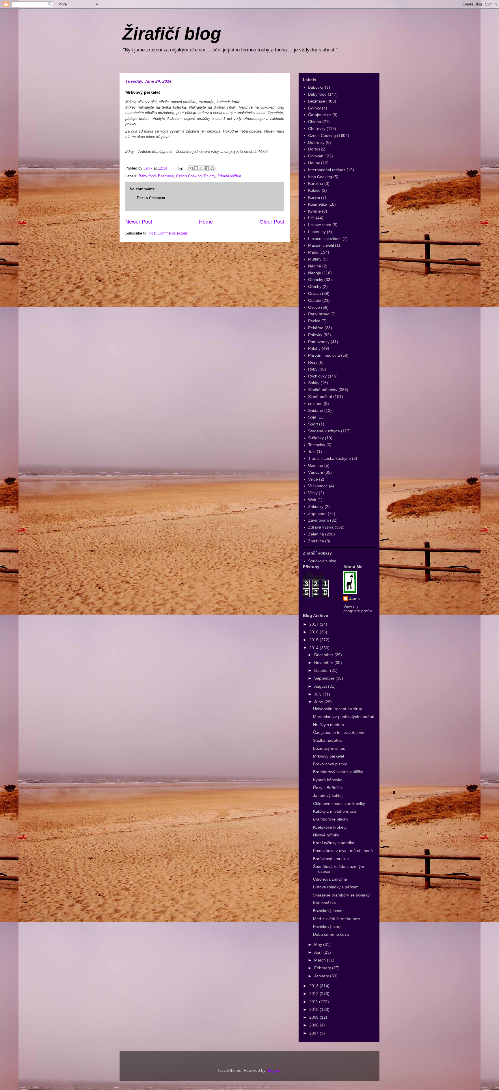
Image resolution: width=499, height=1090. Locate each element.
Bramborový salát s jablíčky (338, 771)
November (324, 662)
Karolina (315, 183)
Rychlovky (317, 376)
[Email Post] (180, 168)
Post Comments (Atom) (168, 233)
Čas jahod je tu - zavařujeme (339, 732)
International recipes (326, 170)
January (322, 976)
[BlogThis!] (196, 168)
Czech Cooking (189, 176)
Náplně (314, 266)
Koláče (314, 190)
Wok (312, 499)
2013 (314, 985)
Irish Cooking (320, 176)
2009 (314, 1017)
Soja (312, 417)
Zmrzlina (316, 541)
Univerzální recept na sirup (337, 708)
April (318, 952)
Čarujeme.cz (319, 114)
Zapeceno (317, 513)
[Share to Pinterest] (212, 168)
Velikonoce (318, 485)
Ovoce (314, 307)
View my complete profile (358, 608)
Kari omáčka (324, 903)
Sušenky (316, 438)
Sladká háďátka (327, 740)
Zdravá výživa (229, 176)
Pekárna (315, 327)
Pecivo (314, 321)
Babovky (316, 87)
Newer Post (138, 222)
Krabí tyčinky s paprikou (335, 842)
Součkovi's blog (322, 561)
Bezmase (166, 176)
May (318, 944)
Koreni (314, 197)
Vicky (313, 492)
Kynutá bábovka (327, 779)
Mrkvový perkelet (328, 756)
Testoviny (316, 444)
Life (311, 217)
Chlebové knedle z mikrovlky (339, 803)
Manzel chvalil (321, 245)
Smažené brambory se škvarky (341, 895)
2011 (314, 1001)
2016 (314, 632)
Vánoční (315, 472)
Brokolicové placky (330, 764)
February (323, 968)
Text (312, 451)
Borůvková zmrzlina (331, 858)
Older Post (272, 222)
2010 (314, 1009)
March (320, 960)
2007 (314, 1033)
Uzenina (315, 465)
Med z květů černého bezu (337, 918)
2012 (314, 993)
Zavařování (318, 520)
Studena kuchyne (324, 431)
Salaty (313, 382)
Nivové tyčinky (326, 835)
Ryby (312, 369)
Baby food (147, 176)
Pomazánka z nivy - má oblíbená (343, 850)
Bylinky (314, 108)
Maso (313, 252)
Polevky (315, 334)
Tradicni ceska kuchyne (329, 458)
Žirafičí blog (171, 33)
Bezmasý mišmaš (329, 748)
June (319, 702)
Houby (314, 163)
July (318, 694)
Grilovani (316, 156)
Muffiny (314, 259)
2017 (314, 624)
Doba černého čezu (331, 934)
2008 (314, 1025)
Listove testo (319, 224)
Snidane (315, 410)
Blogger (273, 1070)
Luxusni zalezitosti (324, 238)
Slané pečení (320, 396)
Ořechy (314, 286)
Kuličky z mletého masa (334, 811)
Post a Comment (151, 198)
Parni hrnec (318, 314)
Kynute (314, 211)
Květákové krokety (330, 827)
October (322, 670)
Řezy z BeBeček (328, 787)
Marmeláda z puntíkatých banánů (343, 716)
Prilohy (209, 176)
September (325, 678)
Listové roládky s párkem (336, 887)
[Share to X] (201, 168)
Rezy (312, 362)
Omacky (315, 279)
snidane (315, 403)
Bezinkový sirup (327, 926)
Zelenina (316, 534)
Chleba (314, 121)
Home (206, 222)
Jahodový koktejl (328, 795)
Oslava (314, 293)
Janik (354, 598)
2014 (314, 648)
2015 (314, 639)
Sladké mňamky (322, 389)
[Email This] (190, 168)
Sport (313, 424)
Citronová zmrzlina (330, 879)
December (324, 654)
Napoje (314, 273)
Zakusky (315, 506)
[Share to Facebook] (207, 168)
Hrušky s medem (328, 724)
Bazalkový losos (327, 910)
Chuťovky (316, 128)
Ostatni (314, 300)
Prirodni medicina (324, 355)
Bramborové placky (330, 819)
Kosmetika (317, 204)
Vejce (313, 479)
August (321, 686)
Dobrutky (316, 142)
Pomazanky (318, 341)
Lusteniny (317, 231)
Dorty (313, 149)
